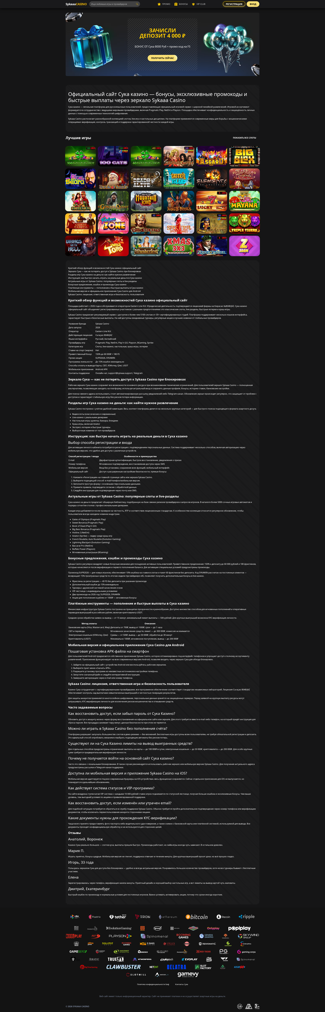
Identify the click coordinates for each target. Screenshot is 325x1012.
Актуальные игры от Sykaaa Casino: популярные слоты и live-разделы (102, 281)
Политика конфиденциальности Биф (153, 984)
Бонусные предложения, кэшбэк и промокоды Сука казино (97, 284)
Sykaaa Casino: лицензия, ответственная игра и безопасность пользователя (106, 294)
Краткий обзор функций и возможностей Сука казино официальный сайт (104, 268)
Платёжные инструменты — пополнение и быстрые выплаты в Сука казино (105, 287)
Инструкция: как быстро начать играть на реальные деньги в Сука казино (105, 278)
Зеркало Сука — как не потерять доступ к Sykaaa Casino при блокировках (104, 271)
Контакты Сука (181, 984)
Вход (253, 4)
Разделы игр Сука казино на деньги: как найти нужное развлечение (101, 274)
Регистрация (234, 4)
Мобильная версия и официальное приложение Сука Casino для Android (104, 291)
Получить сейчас (162, 58)
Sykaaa (76, 4)
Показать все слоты (244, 137)
